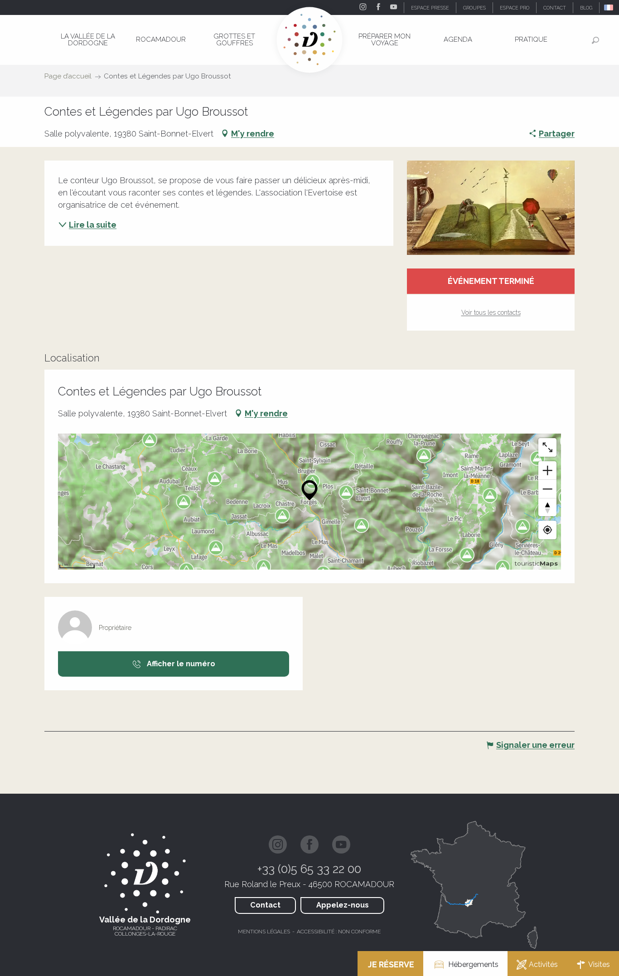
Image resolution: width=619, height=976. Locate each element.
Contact (265, 905)
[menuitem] (88, 39)
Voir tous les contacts (491, 312)
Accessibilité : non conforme (339, 931)
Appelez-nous (342, 905)
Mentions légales (264, 931)
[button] (609, 7)
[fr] (609, 7)
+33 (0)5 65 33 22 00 (309, 869)
